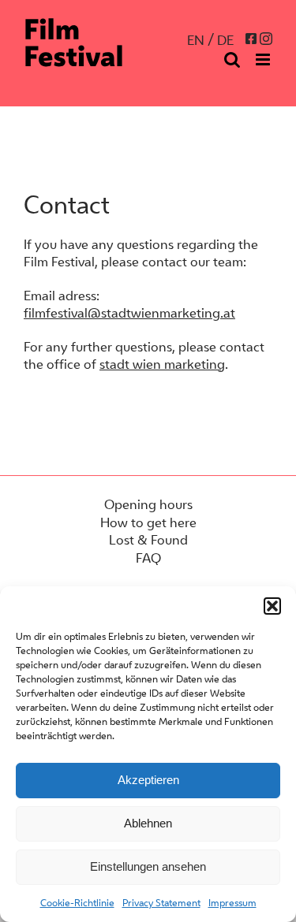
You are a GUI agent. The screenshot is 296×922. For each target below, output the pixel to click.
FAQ (148, 558)
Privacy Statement (161, 902)
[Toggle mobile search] (232, 59)
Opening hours (148, 504)
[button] (272, 606)
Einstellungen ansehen (148, 866)
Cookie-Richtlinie (77, 902)
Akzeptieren (148, 779)
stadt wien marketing (162, 364)
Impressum (232, 902)
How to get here (148, 522)
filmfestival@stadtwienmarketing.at (129, 313)
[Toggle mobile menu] (264, 59)
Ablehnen (148, 823)
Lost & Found (148, 539)
